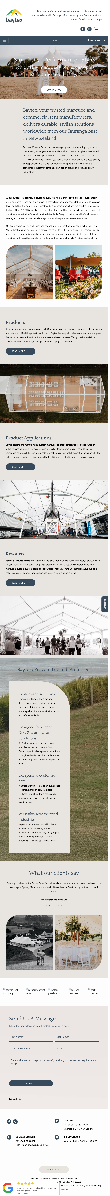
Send (29, 1083)
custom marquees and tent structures (57, 445)
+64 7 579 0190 (27, 1141)
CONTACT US (54, 89)
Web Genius (76, 1181)
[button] (96, 29)
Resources (17, 554)
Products (15, 322)
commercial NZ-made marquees (50, 329)
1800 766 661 (29, 1145)
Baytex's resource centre (18, 560)
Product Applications (29, 438)
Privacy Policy (15, 1099)
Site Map (97, 1185)
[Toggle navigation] (4, 40)
